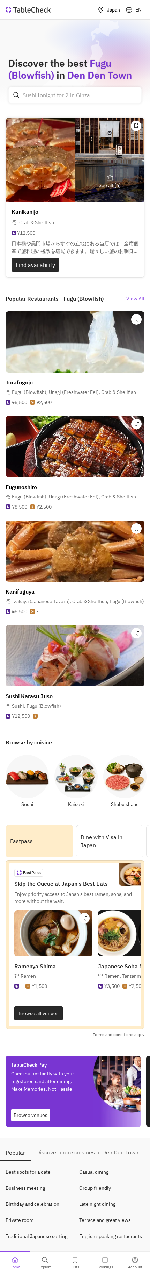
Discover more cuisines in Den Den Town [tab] (87, 1152)
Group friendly (95, 1188)
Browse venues (30, 1115)
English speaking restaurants (110, 1236)
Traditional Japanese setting (36, 1236)
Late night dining (97, 1204)
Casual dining (93, 1172)
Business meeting (25, 1188)
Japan (113, 10)
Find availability (35, 264)
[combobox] (75, 95)
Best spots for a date (28, 1172)
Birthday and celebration (32, 1204)
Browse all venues (38, 1013)
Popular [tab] (15, 1152)
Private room (19, 1220)
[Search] (16, 95)
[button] (74, 392)
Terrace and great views (105, 1220)
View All (135, 299)
